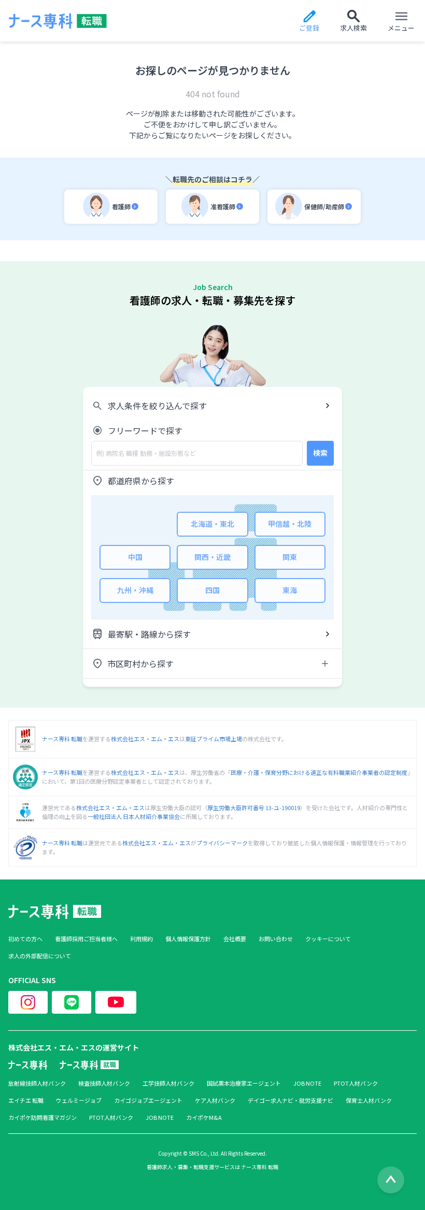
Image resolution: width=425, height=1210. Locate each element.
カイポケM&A (204, 1117)
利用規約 (141, 938)
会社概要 (234, 938)
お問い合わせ (276, 938)
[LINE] (71, 1002)
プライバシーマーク (222, 843)
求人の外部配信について (39, 956)
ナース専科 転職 (62, 738)
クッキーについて (328, 938)
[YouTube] (115, 1002)
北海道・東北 (212, 523)
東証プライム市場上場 (213, 738)
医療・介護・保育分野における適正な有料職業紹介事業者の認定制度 (319, 772)
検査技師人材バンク (104, 1083)
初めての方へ (25, 938)
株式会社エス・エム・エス (145, 738)
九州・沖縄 (135, 590)
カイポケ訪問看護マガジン (42, 1117)
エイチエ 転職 (26, 1100)
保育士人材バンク (369, 1100)
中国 (135, 557)
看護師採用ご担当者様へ (86, 938)
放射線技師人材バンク (37, 1083)
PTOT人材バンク (356, 1083)
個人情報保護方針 (188, 938)
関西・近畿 (212, 557)
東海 (289, 590)
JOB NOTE (307, 1083)
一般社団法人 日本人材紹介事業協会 (134, 816)
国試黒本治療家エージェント (244, 1083)
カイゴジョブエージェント (148, 1100)
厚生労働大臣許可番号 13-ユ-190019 (253, 807)
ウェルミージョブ (79, 1100)
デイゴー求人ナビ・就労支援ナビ (290, 1100)
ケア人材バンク (215, 1100)
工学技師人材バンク (168, 1083)
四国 (212, 590)
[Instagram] (28, 1002)
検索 (320, 453)
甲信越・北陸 (289, 523)
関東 (289, 557)
